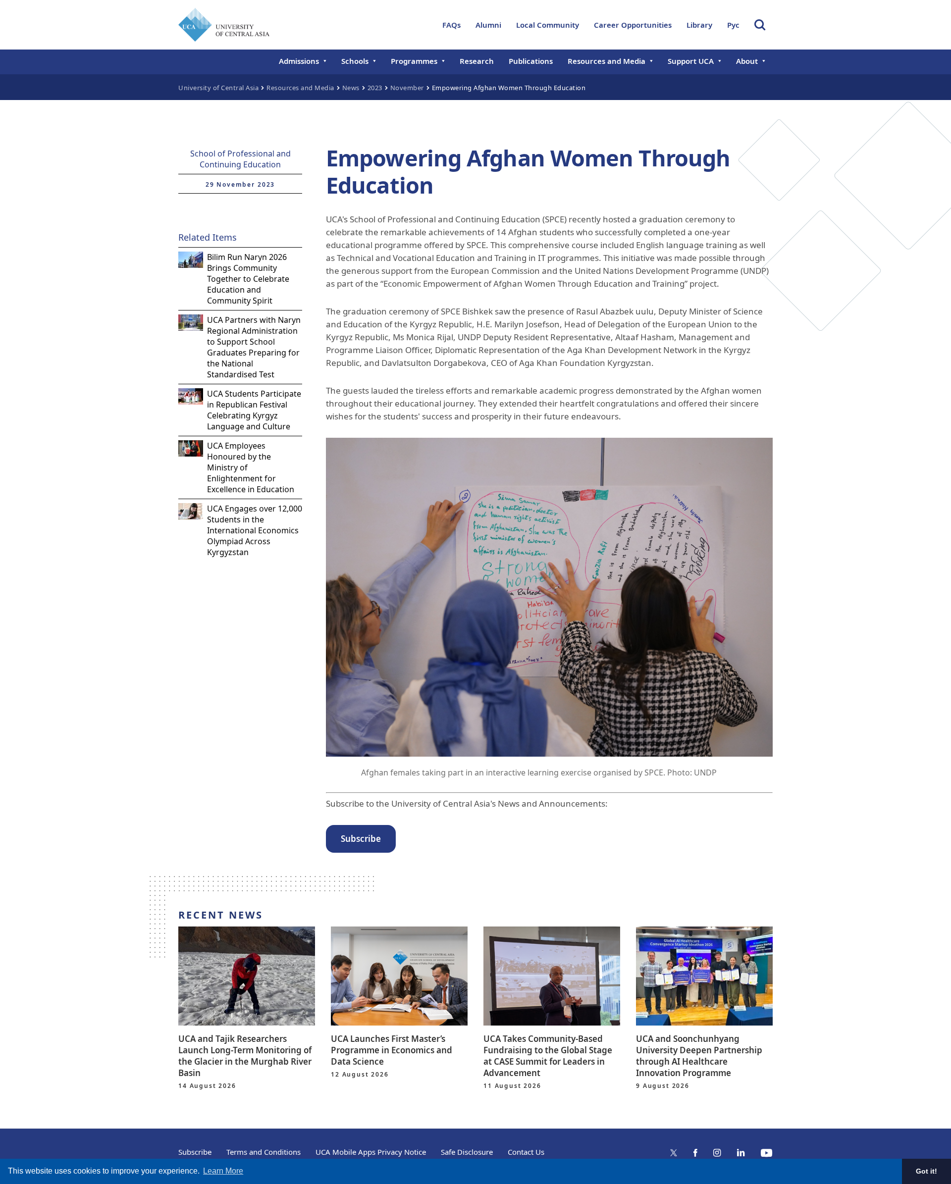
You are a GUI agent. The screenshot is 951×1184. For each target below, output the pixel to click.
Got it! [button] (926, 1171)
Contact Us (526, 1152)
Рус (733, 25)
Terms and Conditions (263, 1152)
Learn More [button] (223, 1171)
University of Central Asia (218, 87)
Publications (531, 61)
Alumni (488, 25)
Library (699, 25)
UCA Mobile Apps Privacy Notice (371, 1152)
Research (477, 61)
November (407, 87)
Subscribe (194, 1152)
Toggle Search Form (760, 25)
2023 (375, 87)
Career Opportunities (633, 25)
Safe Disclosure (467, 1152)
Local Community (547, 25)
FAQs (451, 25)
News (351, 87)
